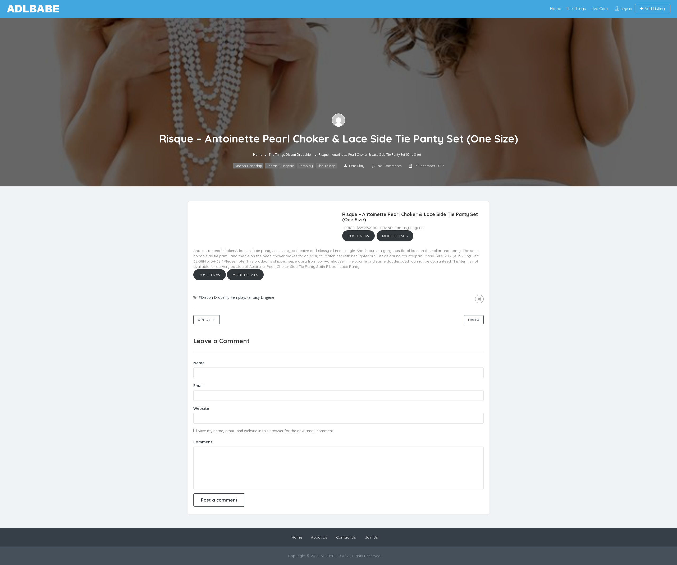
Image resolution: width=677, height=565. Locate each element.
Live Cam (599, 8)
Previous (208, 319)
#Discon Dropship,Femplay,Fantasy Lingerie (236, 297)
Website (201, 408)
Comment (202, 441)
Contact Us (346, 537)
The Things (576, 8)
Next (472, 319)
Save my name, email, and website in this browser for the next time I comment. (266, 430)
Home (555, 8)
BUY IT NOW (358, 235)
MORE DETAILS (395, 235)
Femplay (306, 166)
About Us (319, 537)
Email (198, 385)
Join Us (371, 537)
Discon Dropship (298, 154)
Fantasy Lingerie (280, 166)
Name (199, 362)
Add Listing (654, 8)
